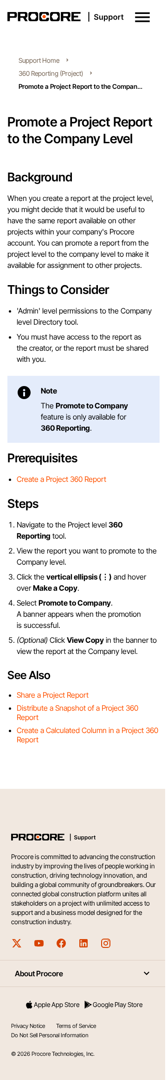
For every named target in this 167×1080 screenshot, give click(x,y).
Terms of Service (76, 1025)
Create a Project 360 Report (61, 479)
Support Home (39, 60)
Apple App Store (56, 1004)
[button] (142, 17)
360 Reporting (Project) (51, 73)
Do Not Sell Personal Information (49, 1035)
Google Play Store (117, 1004)
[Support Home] (81, 17)
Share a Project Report (53, 695)
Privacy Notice (28, 1025)
